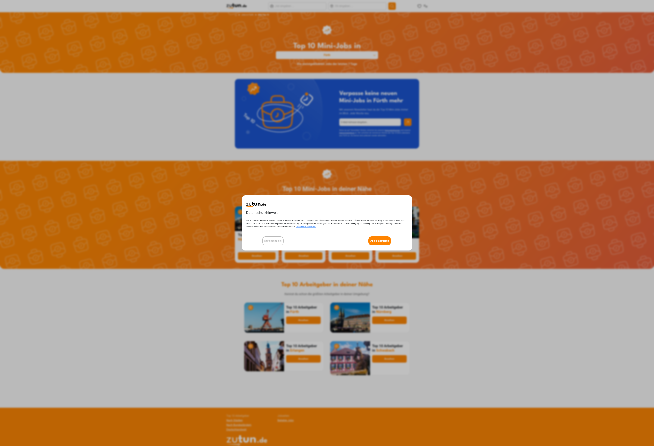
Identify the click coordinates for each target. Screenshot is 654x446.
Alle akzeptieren (379, 240)
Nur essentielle (273, 240)
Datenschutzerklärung (306, 227)
